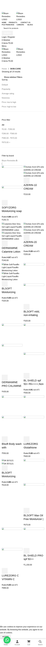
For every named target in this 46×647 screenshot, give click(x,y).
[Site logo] (9, 16)
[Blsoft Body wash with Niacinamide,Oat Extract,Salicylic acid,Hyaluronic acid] (12, 406)
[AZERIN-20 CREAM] (34, 225)
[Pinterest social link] (26, 605)
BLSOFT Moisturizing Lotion (8, 292)
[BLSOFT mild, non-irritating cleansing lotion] (34, 273)
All (3, 125)
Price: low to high (9, 102)
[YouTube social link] (22, 605)
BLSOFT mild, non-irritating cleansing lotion (32, 315)
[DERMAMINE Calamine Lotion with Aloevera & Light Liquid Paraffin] (12, 227)
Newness (6, 98)
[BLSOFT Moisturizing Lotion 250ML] (8, 460)
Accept (5, 637)
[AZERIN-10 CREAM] (34, 168)
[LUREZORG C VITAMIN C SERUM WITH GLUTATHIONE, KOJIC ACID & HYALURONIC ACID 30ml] (12, 538)
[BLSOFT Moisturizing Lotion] (12, 267)
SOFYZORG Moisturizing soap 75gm (12, 211)
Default (5, 85)
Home (4, 69)
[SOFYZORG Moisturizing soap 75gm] (12, 176)
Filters (19, 77)
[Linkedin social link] (28, 605)
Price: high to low (9, 107)
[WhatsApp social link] (31, 605)
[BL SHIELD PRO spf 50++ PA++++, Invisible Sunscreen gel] (34, 538)
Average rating (8, 94)
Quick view (11, 203)
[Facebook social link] (14, 605)
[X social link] (17, 605)
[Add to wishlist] (17, 203)
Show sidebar (10, 77)
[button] (5, 203)
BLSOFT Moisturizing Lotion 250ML (9, 476)
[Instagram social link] (20, 605)
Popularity (6, 89)
